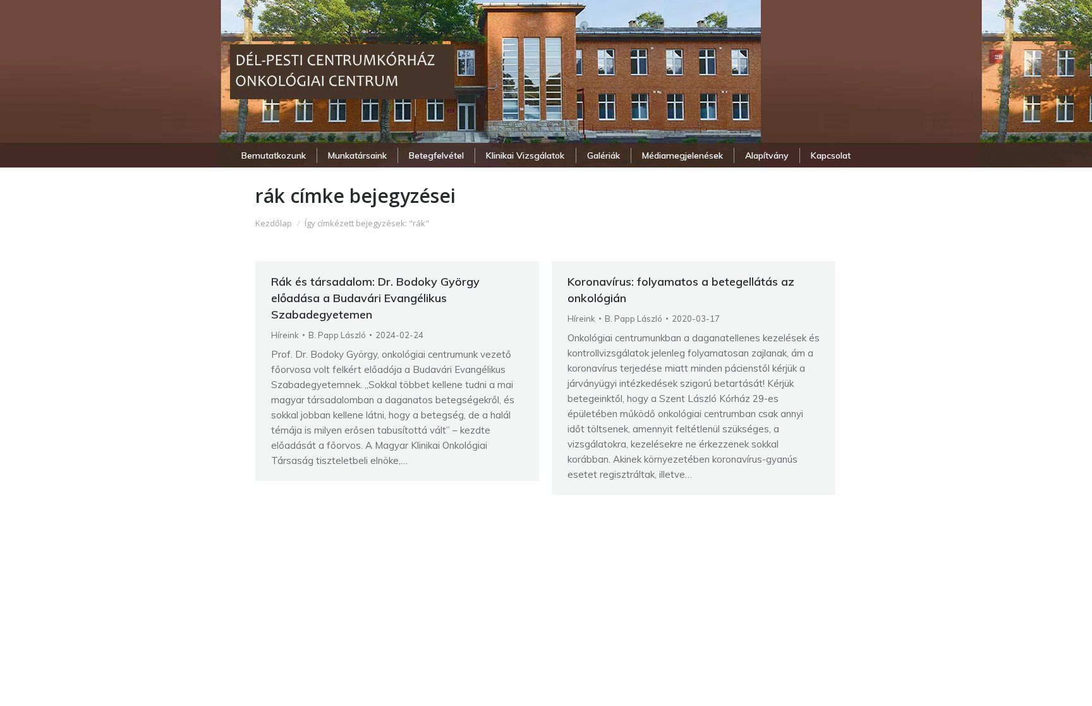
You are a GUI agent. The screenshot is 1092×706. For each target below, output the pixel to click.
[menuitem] (273, 155)
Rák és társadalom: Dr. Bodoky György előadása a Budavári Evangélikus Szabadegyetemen (375, 298)
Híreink (285, 335)
